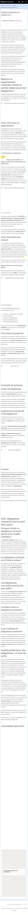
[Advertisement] (14, 789)
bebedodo (18, 21)
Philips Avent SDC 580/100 (8, 169)
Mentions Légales (15, 908)
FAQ (21, 908)
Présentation (8, 908)
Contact (2, 908)
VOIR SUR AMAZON (6, 213)
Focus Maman (10, 904)
